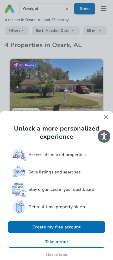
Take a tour (56, 242)
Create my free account (56, 227)
